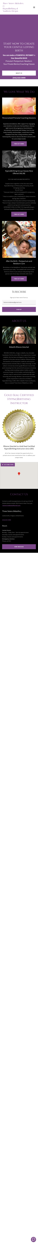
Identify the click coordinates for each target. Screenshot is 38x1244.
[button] (34, 7)
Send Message (19, 546)
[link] (14, 11)
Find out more (19, 144)
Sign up (19, 309)
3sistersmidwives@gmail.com (11, 505)
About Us (19, 73)
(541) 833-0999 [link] (19, 77)
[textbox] (19, 302)
